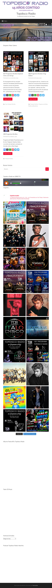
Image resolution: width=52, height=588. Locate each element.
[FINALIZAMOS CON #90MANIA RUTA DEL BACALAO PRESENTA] (14, 374)
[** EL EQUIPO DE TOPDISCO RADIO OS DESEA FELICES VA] (14, 212)
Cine (6, 104)
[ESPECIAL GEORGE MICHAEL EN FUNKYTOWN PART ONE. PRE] (37, 374)
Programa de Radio (43, 104)
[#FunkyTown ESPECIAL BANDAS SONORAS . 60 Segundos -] (37, 235)
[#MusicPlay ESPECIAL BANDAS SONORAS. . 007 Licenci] (14, 259)
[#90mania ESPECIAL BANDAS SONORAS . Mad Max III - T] (14, 235)
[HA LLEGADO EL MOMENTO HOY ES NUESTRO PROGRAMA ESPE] (14, 282)
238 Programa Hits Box (10, 134)
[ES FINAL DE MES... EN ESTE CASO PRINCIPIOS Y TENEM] (37, 420)
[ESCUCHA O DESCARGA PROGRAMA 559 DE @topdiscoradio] (37, 212)
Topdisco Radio (26, 13)
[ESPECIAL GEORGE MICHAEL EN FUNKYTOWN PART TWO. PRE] (37, 305)
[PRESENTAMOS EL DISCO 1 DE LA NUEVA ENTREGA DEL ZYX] (14, 397)
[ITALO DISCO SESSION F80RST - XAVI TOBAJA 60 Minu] (14, 328)
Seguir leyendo (7, 99)
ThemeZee (35, 585)
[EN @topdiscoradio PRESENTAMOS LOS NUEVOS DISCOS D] (14, 351)
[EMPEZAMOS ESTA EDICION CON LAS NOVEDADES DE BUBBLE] (37, 397)
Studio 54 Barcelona (33, 106)
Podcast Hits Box (12, 104)
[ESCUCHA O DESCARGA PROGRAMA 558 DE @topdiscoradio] (37, 282)
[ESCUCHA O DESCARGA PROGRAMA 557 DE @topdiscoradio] (37, 351)
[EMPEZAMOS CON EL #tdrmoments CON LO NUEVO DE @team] (37, 328)
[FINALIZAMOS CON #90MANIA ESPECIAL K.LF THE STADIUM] (14, 305)
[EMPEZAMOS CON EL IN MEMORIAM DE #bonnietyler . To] (37, 259)
